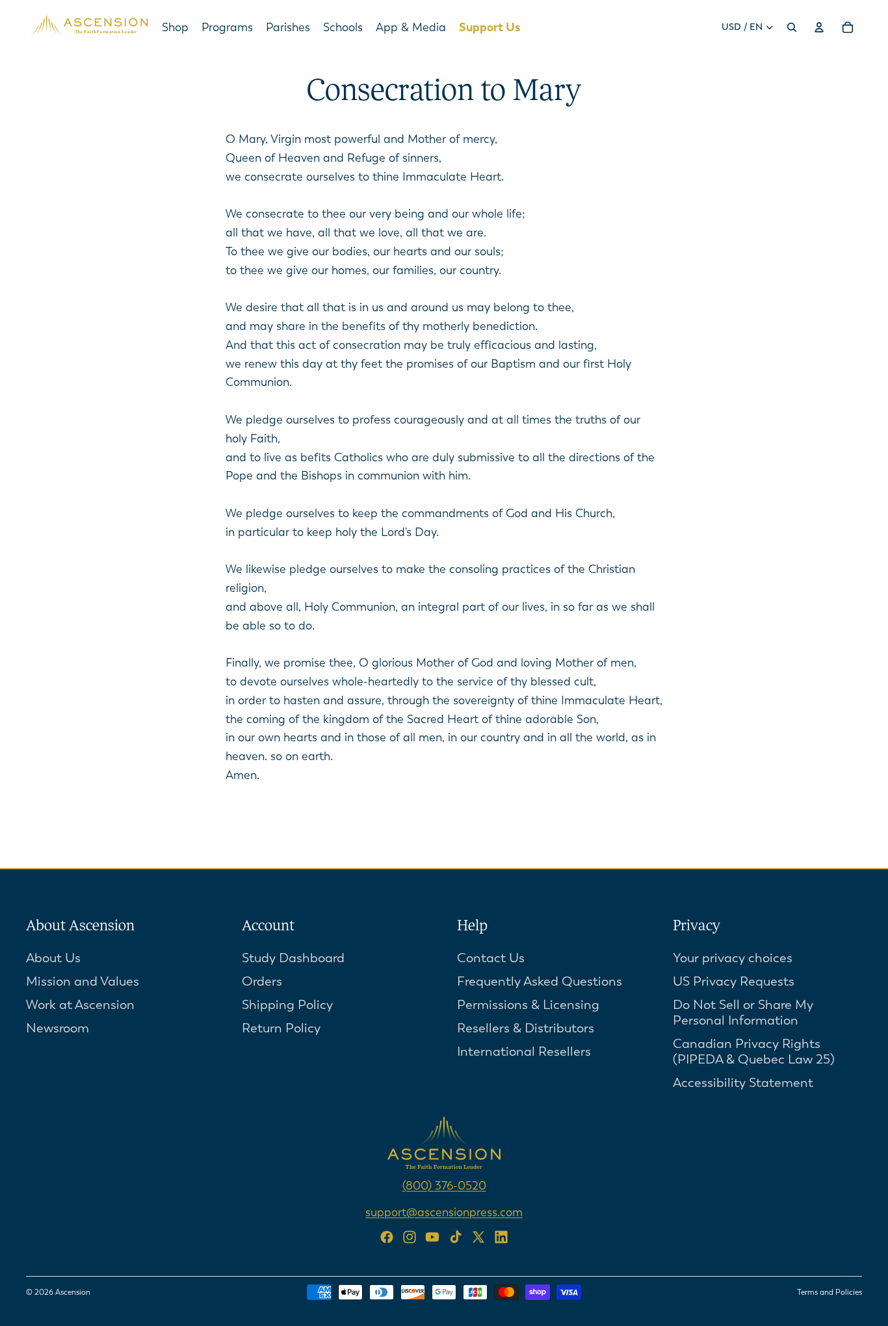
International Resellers (524, 1051)
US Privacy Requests (733, 981)
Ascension (72, 1292)
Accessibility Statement (743, 1082)
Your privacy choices (732, 957)
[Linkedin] (501, 1237)
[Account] (819, 27)
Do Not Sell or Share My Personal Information (743, 1012)
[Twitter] (478, 1237)
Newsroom (57, 1028)
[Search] (791, 27)
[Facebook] (387, 1237)
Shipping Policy (287, 1004)
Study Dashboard (293, 957)
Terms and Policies (829, 1292)
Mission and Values (82, 981)
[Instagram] (409, 1237)
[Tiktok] (456, 1237)
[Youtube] (432, 1237)
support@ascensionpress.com (444, 1212)
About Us (53, 957)
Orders (262, 981)
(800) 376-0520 (444, 1186)
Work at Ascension (80, 1004)
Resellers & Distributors (525, 1028)
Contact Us (491, 957)
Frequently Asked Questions (539, 981)
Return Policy (281, 1028)
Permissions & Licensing (528, 1004)
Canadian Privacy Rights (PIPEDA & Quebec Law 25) (754, 1051)
